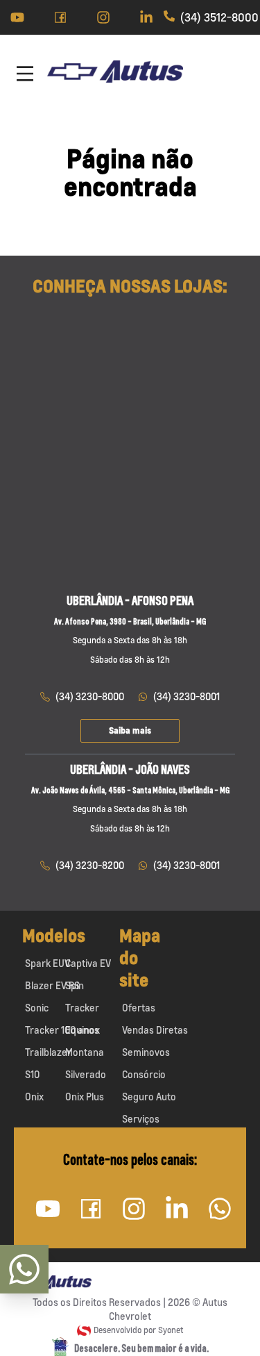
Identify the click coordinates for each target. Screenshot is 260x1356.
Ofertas (138, 1008)
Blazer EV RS (52, 985)
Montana (84, 1052)
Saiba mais (130, 730)
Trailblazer (48, 1052)
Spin (74, 985)
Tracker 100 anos (62, 1030)
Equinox (82, 1030)
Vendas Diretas (155, 1030)
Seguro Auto (149, 1096)
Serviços (140, 1119)
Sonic (37, 1008)
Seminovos (146, 1052)
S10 (32, 1074)
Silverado (85, 1074)
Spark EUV (47, 963)
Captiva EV (88, 963)
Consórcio (144, 1074)
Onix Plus (84, 1096)
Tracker (82, 1008)
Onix (34, 1096)
